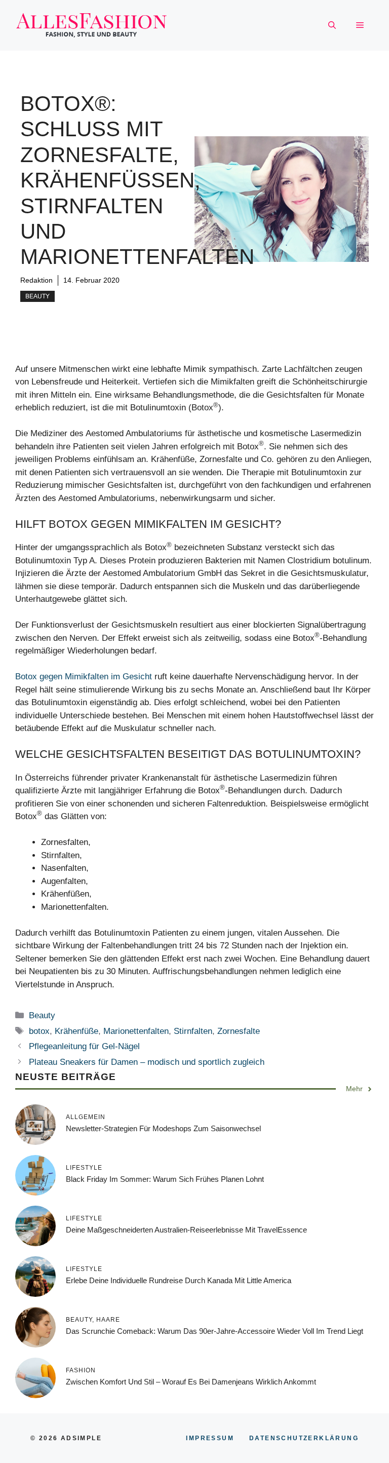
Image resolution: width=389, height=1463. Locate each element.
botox (39, 1031)
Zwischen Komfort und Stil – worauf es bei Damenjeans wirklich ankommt (191, 1381)
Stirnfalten (193, 1031)
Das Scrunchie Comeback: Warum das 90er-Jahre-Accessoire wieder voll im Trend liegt (214, 1331)
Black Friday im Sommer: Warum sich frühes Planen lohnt (165, 1179)
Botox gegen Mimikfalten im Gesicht (83, 676)
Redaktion (36, 280)
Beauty (37, 296)
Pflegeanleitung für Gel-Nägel (84, 1046)
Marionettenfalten (136, 1031)
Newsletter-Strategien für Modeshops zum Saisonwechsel (163, 1128)
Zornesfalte (238, 1031)
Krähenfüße (76, 1031)
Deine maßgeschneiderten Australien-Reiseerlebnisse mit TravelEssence (186, 1229)
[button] (332, 25)
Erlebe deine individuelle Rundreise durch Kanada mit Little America (178, 1280)
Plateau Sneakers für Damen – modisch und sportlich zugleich (146, 1062)
